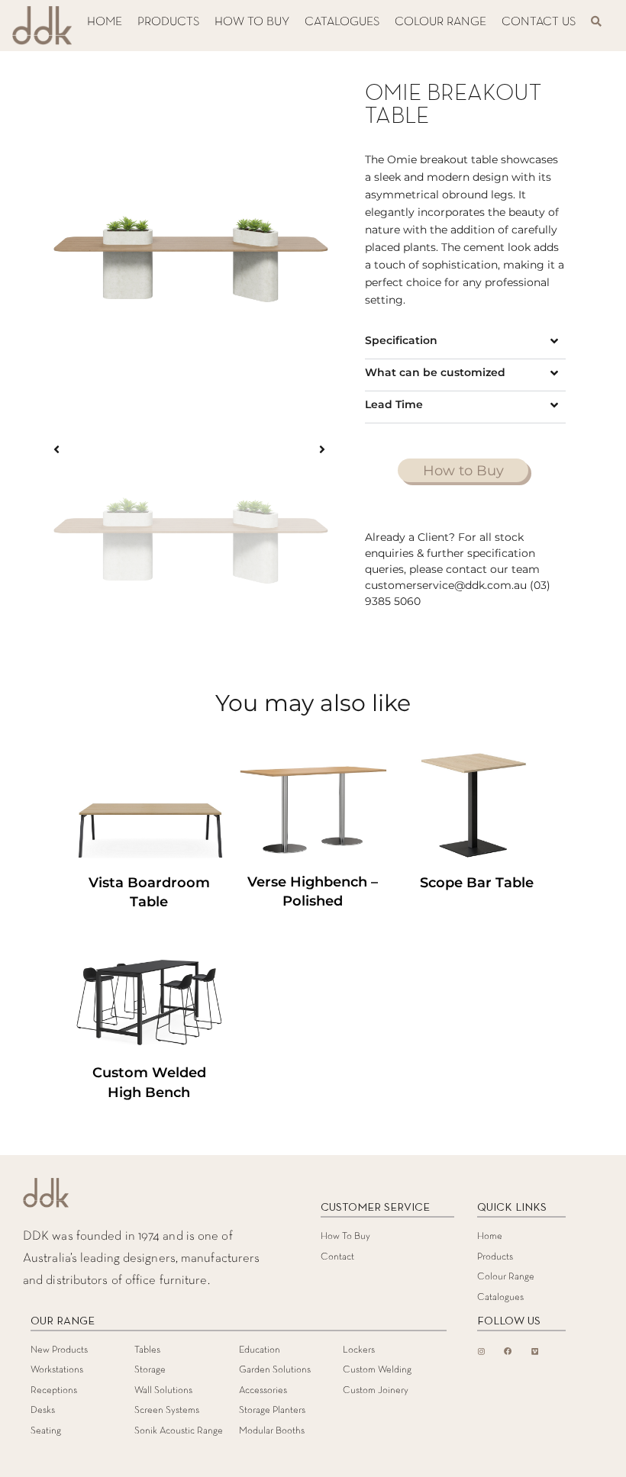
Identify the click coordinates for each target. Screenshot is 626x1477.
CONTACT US (539, 22)
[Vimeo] (534, 1351)
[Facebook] (507, 1351)
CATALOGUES (342, 22)
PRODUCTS (168, 22)
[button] (465, 343)
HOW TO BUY (252, 22)
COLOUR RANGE (440, 22)
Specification (401, 340)
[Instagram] (481, 1351)
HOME (104, 22)
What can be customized (435, 372)
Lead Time (394, 404)
